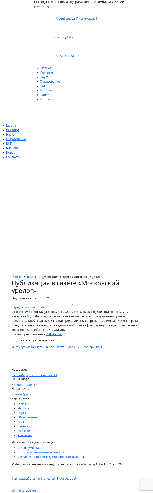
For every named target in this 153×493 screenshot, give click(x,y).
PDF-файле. (54, 334)
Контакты (47, 99)
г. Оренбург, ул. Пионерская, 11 (76, 18)
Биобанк (46, 90)
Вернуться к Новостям (28, 307)
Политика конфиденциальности (41, 452)
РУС (37, 7)
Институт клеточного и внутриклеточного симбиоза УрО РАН (57, 347)
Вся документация (31, 448)
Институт (46, 72)
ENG (46, 7)
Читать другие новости (37, 340)
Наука (44, 77)
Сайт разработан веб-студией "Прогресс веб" (45, 479)
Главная (45, 68)
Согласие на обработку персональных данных (51, 457)
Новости (46, 95)
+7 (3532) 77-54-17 (66, 56)
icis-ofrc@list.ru (64, 37)
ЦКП (43, 86)
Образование (50, 81)
